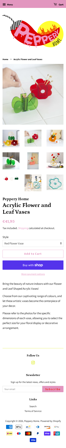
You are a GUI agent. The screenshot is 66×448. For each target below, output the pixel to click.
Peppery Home (31, 421)
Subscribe (53, 389)
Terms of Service (33, 411)
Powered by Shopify (50, 421)
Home (5, 59)
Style (5, 237)
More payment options (33, 274)
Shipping (23, 228)
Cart (60, 4)
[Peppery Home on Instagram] (33, 363)
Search (33, 406)
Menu (10, 4)
